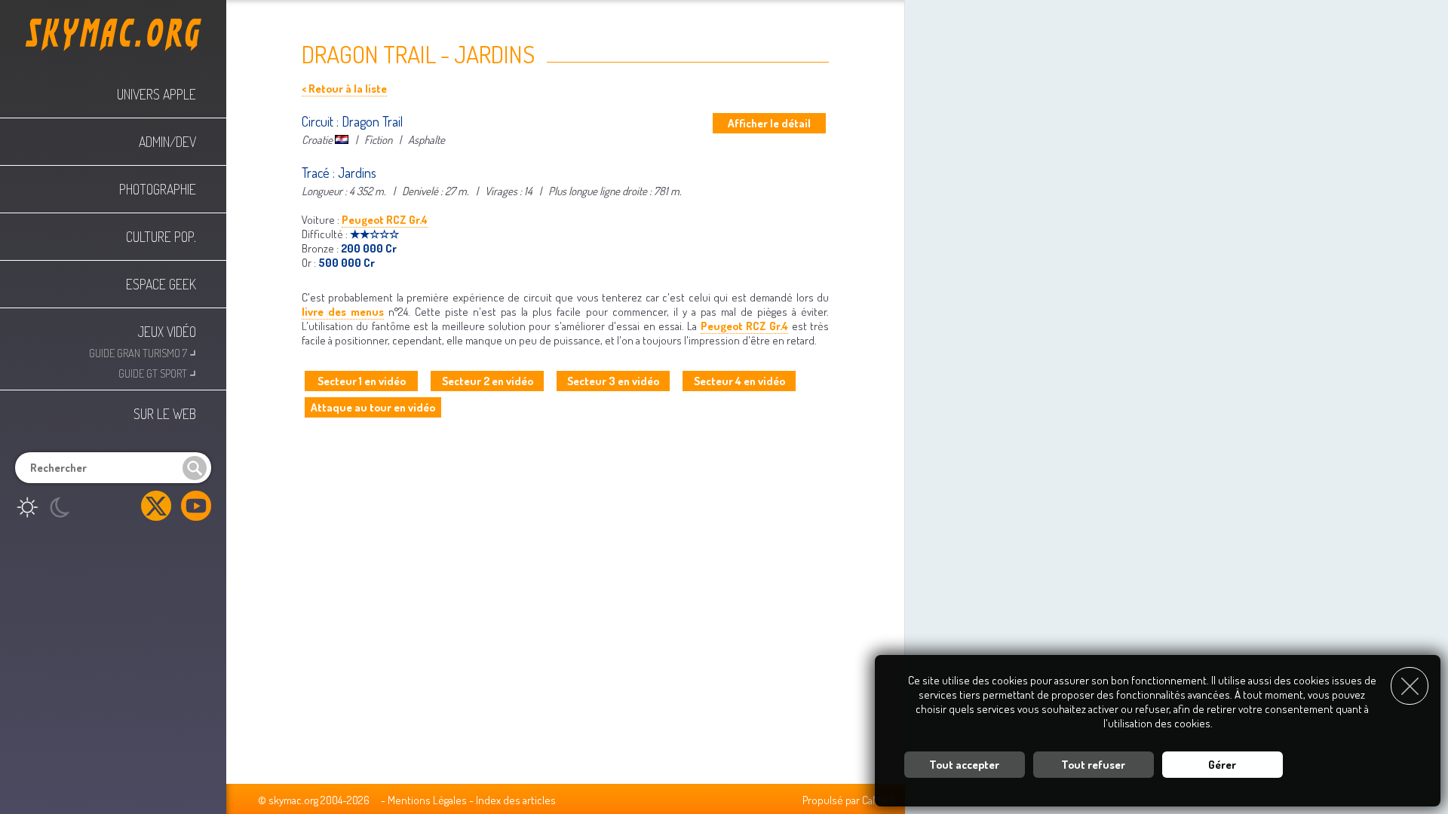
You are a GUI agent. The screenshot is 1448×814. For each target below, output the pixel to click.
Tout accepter (964, 764)
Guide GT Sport (157, 372)
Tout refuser (1093, 764)
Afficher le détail (769, 123)
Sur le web (164, 413)
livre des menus (343, 311)
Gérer (1222, 764)
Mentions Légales (427, 800)
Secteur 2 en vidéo (487, 381)
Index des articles (516, 800)
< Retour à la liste (344, 88)
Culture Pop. (161, 236)
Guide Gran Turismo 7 (142, 351)
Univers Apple (156, 94)
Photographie (157, 189)
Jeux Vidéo (167, 331)
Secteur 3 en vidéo (613, 381)
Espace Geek (161, 284)
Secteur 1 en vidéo (362, 381)
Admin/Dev (167, 141)
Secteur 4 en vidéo (739, 381)
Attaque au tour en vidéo (373, 407)
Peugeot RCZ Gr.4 (385, 220)
